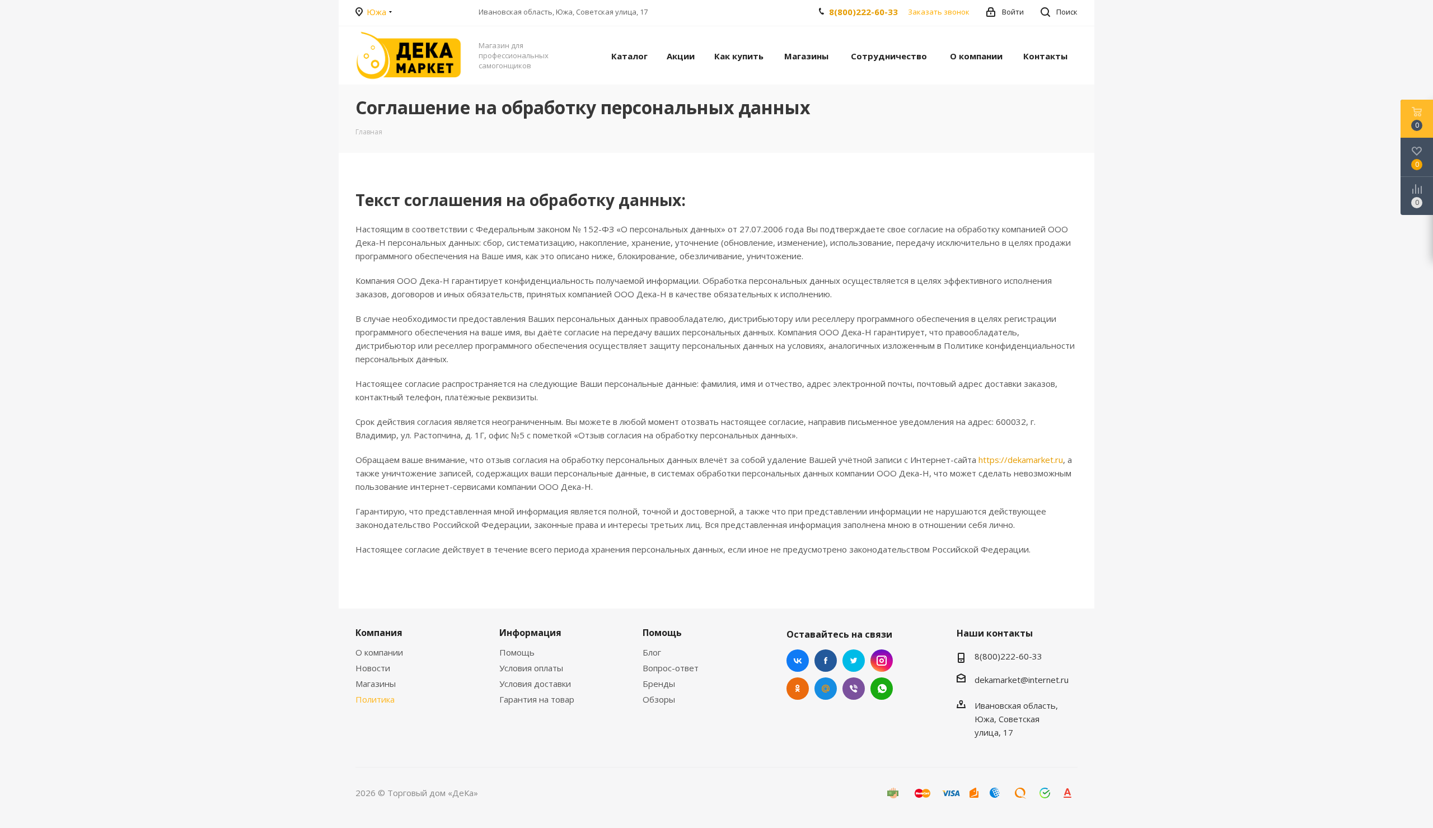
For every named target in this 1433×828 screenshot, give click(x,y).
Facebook (825, 660)
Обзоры (659, 699)
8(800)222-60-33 (863, 12)
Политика (375, 699)
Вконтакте (797, 660)
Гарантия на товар (536, 699)
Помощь (517, 652)
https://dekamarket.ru (1020, 459)
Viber (853, 688)
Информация (530, 632)
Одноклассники (797, 688)
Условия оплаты (531, 667)
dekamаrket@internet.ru (1022, 679)
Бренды (659, 683)
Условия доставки (535, 683)
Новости (372, 667)
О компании (379, 652)
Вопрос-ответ (671, 667)
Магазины (375, 683)
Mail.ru (825, 688)
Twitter (853, 660)
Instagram (881, 660)
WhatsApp (881, 688)
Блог (652, 652)
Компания (378, 632)
